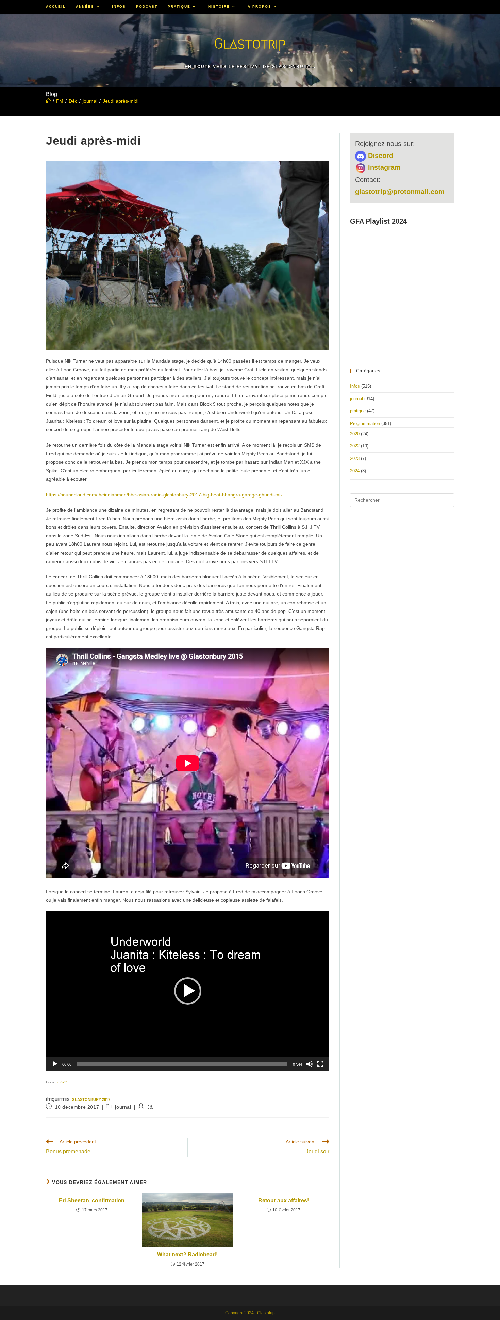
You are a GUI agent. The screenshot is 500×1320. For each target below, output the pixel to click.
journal (123, 1107)
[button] (187, 991)
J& (150, 1107)
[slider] (182, 1064)
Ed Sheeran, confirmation (91, 1200)
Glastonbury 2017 (91, 1099)
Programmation (365, 423)
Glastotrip (250, 43)
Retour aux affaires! (283, 1200)
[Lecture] (54, 1064)
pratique (358, 410)
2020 (355, 433)
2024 (355, 470)
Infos (355, 386)
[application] (187, 991)
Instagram (383, 167)
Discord (379, 155)
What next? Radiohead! (187, 1254)
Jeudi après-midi (120, 101)
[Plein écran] (320, 1064)
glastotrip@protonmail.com (400, 191)
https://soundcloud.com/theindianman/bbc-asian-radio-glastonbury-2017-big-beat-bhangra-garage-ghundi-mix (164, 495)
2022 (355, 446)
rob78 (62, 1082)
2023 (355, 458)
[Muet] (309, 1064)
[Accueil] (48, 101)
